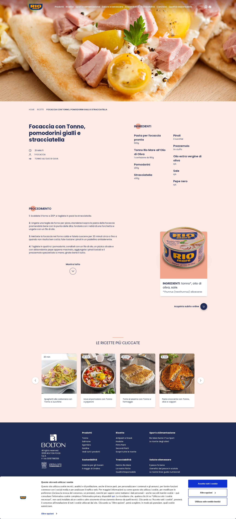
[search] (205, 7)
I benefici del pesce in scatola (163, 468)
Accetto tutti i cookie (208, 483)
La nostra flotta (123, 468)
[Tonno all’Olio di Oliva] (183, 255)
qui (113, 496)
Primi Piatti (121, 445)
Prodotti (59, 6)
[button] (200, 380)
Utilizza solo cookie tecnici (207, 501)
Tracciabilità (148, 6)
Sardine (85, 448)
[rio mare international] (209, 7)
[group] (59, 380)
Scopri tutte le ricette (126, 451)
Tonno (85, 438)
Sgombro (86, 445)
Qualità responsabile (180, 6)
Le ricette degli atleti (159, 441)
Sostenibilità (132, 6)
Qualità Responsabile (126, 472)
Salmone (86, 441)
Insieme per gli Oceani (92, 465)
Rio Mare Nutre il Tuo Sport (161, 438)
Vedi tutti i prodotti (91, 451)
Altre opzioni (47, 513)
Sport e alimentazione (88, 6)
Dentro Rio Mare (123, 465)
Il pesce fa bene (157, 465)
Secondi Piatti (122, 448)
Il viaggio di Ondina (91, 468)
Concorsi (162, 6)
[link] (209, 7)
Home (31, 109)
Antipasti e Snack (124, 438)
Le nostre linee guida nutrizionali (164, 472)
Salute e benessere (112, 6)
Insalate (119, 441)
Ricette (70, 6)
